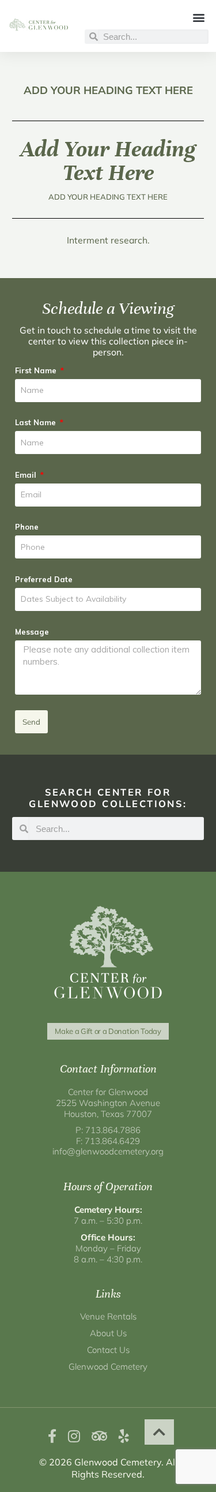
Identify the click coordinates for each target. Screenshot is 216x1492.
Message (32, 631)
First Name (37, 370)
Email (27, 474)
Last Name (36, 422)
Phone (27, 526)
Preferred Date (44, 579)
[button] (199, 17)
